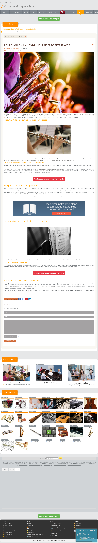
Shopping (54, 535)
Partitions (71, 12)
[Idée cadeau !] (62, 12)
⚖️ (51, 527)
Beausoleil (78, 523)
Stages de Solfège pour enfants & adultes (82, 385)
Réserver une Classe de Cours (35, 534)
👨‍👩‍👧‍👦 (3, 525)
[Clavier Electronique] (76, 408)
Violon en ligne (77, 463)
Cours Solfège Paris (66, 462)
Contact (89, 12)
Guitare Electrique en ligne (35, 465)
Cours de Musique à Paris (19, 6)
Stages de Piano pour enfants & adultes (49, 384)
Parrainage (31, 528)
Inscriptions (52, 12)
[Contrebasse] (90, 408)
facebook (19, 299)
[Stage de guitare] (16, 380)
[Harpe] (21, 437)
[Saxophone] (90, 437)
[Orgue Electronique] (63, 437)
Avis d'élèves (31, 530)
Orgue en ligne (32, 463)
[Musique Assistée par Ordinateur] (49, 437)
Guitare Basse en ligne (60, 465)
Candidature (31, 532)
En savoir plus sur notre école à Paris (14, 31)
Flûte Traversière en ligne (74, 465)
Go (60, 458)
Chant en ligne (51, 463)
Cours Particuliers (9, 527)
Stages (41, 12)
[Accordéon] (7, 408)
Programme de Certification (11, 530)
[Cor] (7, 422)
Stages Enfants (8, 532)
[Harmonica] (7, 437)
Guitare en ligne (23, 465)
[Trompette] (35, 441)
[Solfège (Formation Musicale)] (7, 451)
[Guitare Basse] (76, 422)
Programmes (16, 12)
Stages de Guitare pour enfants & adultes (17, 384)
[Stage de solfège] (81, 381)
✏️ (3, 523)
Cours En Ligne (8, 528)
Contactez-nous (56, 525)
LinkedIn (29, 299)
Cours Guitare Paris (19, 462)
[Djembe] (21, 422)
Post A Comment (10, 341)
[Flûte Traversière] (49, 422)
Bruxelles (78, 525)
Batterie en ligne (42, 463)
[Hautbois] (35, 437)
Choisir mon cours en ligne (49, 19)
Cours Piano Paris (7, 462)
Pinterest (26, 299)
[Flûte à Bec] (35, 422)
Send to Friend (10, 299)
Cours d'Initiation (8, 523)
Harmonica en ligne (9, 463)
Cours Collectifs (8, 525)
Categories (11, 36)
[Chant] (35, 408)
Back (7, 41)
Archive (20, 36)
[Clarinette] (63, 408)
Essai (26, 12)
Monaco (78, 527)
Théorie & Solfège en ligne (64, 463)
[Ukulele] (49, 441)
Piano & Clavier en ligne (88, 463)
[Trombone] (21, 451)
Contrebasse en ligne (78, 462)
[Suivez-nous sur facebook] (75, 531)
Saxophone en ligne (91, 462)
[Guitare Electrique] (90, 422)
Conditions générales (57, 527)
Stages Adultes (8, 534)
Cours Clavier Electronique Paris (51, 462)
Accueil (5, 12)
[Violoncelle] (77, 441)
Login (6, 536)
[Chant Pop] (49, 408)
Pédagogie (7, 48)
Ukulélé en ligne (48, 465)
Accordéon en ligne (21, 463)
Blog (80, 12)
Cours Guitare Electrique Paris (33, 462)
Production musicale (33, 536)
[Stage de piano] (49, 380)
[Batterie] (21, 408)
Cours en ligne (33, 13)
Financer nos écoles (57, 530)
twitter (23, 299)
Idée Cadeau (31, 527)
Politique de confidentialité (58, 528)
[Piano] (76, 437)
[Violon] (62, 441)
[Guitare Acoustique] (63, 422)
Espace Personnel (56, 523)
